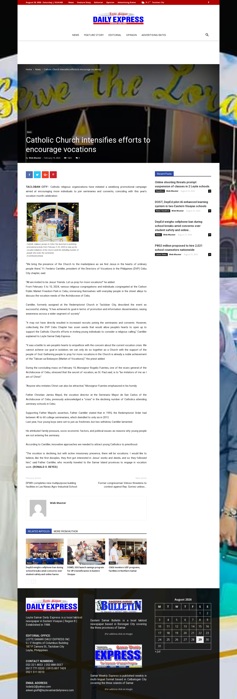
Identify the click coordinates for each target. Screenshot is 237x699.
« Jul (157, 651)
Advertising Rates (127, 2)
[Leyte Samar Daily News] (118, 18)
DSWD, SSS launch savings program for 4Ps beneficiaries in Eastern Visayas (85, 571)
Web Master (35, 158)
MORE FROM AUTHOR (66, 531)
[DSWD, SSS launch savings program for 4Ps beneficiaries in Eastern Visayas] (86, 552)
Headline (160, 191)
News (71, 2)
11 (168, 626)
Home (29, 69)
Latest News (161, 254)
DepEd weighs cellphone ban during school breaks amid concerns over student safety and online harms (44, 571)
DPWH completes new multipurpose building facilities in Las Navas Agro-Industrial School (51, 484)
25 (168, 639)
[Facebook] (208, 2)
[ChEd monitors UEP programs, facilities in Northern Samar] (128, 552)
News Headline (162, 211)
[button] (207, 35)
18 (168, 633)
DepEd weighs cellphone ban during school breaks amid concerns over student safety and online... (178, 226)
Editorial (98, 2)
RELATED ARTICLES (39, 531)
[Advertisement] (118, 52)
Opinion (110, 2)
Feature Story (84, 2)
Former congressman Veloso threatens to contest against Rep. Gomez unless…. (122, 484)
